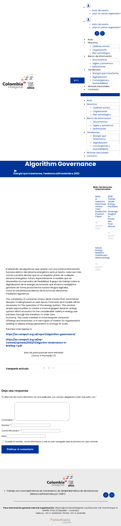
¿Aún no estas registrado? (106, 13)
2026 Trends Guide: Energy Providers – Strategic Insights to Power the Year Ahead (113, 211)
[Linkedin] (102, 33)
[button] (100, 94)
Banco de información (100, 56)
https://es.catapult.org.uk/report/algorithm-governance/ (40, 334)
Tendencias (94, 69)
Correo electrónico (10, 430)
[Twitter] (97, 33)
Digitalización (100, 76)
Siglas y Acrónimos (103, 63)
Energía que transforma (106, 73)
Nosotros (93, 42)
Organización (100, 49)
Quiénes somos (101, 46)
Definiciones (99, 66)
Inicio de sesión (100, 10)
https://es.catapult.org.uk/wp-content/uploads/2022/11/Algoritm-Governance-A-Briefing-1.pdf (36, 342)
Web (3, 436)
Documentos (100, 59)
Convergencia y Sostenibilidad (100, 82)
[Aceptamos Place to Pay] (60, 522)
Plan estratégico (101, 53)
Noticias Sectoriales (98, 86)
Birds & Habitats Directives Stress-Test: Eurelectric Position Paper (101, 206)
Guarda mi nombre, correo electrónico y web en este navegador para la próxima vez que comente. (51, 441)
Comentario (7, 420)
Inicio (90, 39)
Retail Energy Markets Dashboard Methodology (102, 252)
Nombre (6, 425)
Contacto (93, 89)
